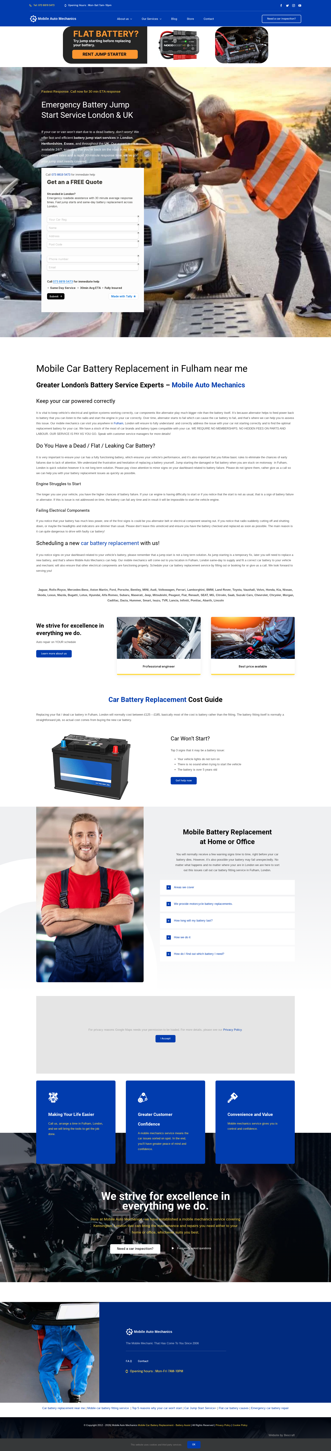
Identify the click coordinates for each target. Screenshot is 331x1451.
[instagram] (293, 5)
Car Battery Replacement (147, 700)
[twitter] (287, 5)
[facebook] (281, 5)
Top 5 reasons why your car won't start (157, 1408)
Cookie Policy (240, 1425)
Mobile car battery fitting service (108, 1408)
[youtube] (299, 5)
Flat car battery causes (234, 1408)
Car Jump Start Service (199, 1408)
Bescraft (289, 1435)
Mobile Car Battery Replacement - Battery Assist (164, 1425)
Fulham (118, 423)
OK (193, 1444)
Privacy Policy (232, 1029)
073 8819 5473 (61, 174)
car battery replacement (110, 543)
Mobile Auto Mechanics (208, 385)
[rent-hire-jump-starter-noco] (165, 27)
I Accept (165, 1038)
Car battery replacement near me (63, 1408)
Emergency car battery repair (270, 1408)
